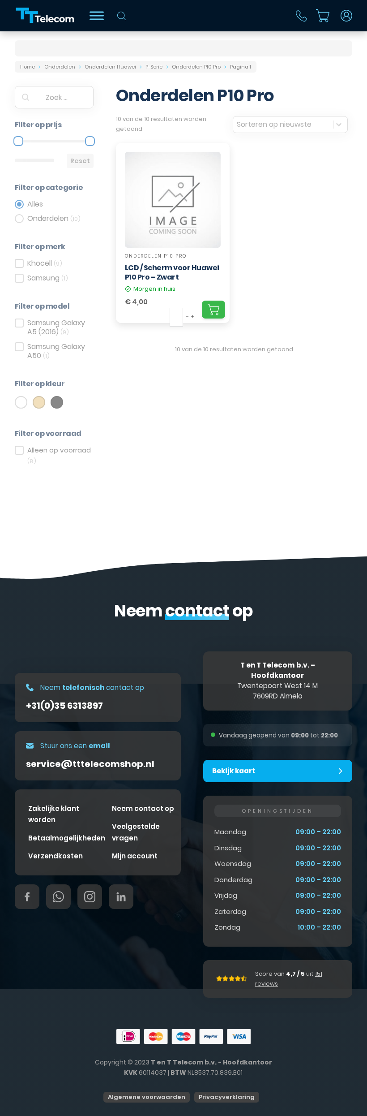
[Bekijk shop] (97, 15)
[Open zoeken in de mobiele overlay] (121, 16)
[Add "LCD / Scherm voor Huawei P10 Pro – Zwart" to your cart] (213, 309)
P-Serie (153, 66)
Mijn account (135, 856)
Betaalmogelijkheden (66, 838)
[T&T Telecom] (45, 16)
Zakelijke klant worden (53, 814)
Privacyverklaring (227, 1097)
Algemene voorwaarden (146, 1097)
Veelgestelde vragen (136, 832)
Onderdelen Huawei (110, 66)
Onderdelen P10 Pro (196, 66)
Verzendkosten (55, 856)
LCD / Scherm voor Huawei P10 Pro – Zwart (172, 272)
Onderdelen (59, 66)
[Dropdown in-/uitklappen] (346, 16)
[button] (278, 771)
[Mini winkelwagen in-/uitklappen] (322, 15)
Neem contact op (143, 808)
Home (27, 66)
